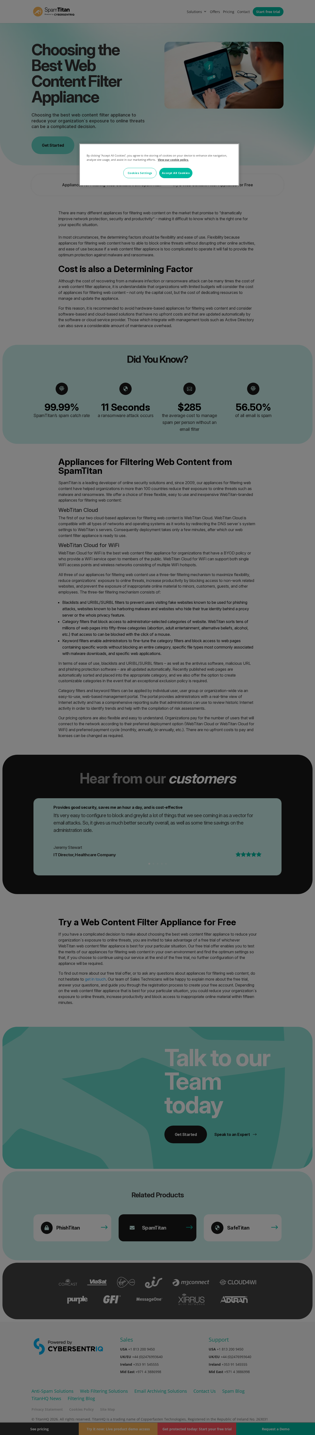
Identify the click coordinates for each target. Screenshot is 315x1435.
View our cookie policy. (173, 159)
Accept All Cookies (175, 173)
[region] (159, 165)
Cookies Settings (140, 173)
